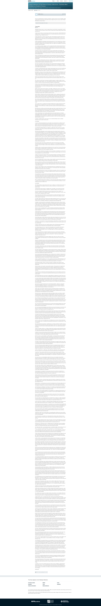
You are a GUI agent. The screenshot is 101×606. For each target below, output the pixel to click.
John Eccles (35, 10)
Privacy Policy (60, 604)
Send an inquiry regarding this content (41, 572)
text (35, 27)
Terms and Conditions (55, 604)
